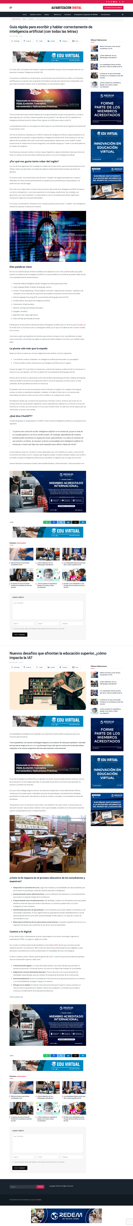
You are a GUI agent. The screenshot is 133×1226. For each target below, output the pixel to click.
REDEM (39, 1200)
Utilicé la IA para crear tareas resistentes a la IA (20, 563)
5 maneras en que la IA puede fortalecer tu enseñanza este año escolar (21, 585)
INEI (56, 945)
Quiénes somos (35, 14)
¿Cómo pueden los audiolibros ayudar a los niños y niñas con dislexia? (47, 585)
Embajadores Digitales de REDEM (86, 14)
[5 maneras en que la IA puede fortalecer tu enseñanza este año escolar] (21, 575)
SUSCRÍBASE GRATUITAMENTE (113, 7)
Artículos (67, 14)
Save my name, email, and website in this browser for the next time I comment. (40, 629)
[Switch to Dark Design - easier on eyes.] (120, 1)
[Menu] (11, 7)
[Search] (122, 1)
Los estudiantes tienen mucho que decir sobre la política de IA (74, 563)
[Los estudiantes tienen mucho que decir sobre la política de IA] (74, 554)
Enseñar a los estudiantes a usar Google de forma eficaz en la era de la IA (74, 585)
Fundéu (80, 325)
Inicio (25, 14)
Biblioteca (57, 14)
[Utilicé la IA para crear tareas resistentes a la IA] (21, 554)
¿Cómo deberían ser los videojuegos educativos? (45, 563)
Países (46, 14)
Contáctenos (105, 14)
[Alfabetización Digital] (66, 7)
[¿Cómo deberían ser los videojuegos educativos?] (48, 554)
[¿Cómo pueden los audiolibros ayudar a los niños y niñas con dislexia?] (48, 575)
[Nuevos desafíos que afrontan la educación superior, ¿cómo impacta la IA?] (48, 691)
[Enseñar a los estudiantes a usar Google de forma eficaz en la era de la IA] (74, 575)
